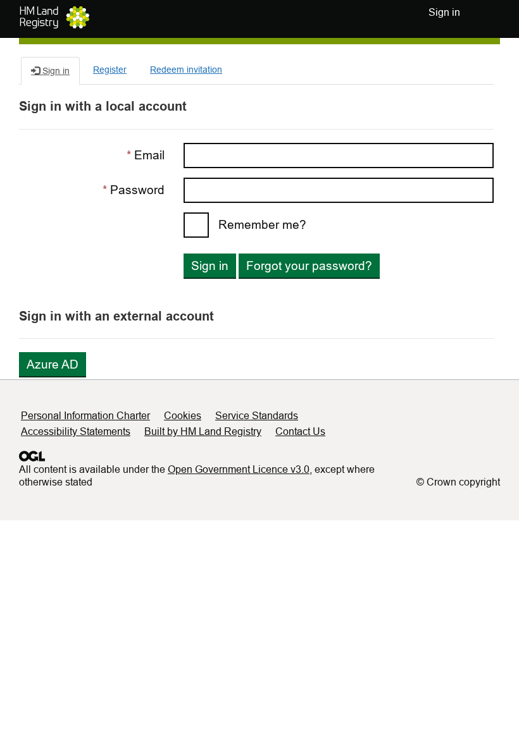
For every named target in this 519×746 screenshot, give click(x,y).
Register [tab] (110, 69)
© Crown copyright (458, 482)
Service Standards (256, 415)
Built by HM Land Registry (202, 431)
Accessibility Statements (75, 431)
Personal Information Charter (85, 415)
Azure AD (52, 364)
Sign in (209, 265)
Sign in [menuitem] (444, 12)
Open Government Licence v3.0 (239, 469)
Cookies (182, 415)
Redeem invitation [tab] (186, 69)
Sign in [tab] (55, 71)
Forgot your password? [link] (309, 265)
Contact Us (300, 431)
